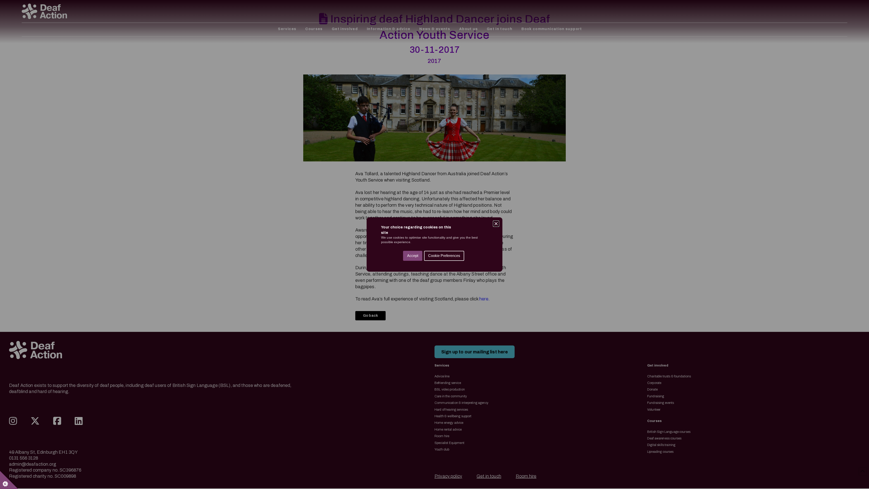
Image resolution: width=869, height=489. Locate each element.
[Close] (496, 223)
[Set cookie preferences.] (9, 480)
